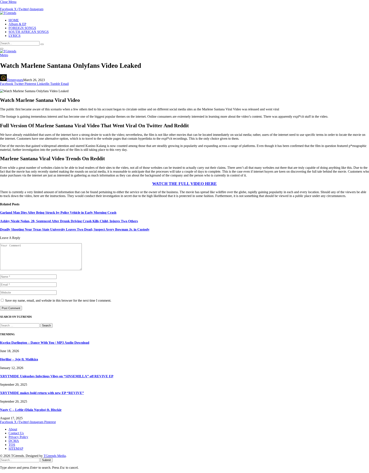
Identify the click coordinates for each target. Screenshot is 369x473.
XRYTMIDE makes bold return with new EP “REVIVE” (42, 393)
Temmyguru (15, 80)
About (13, 429)
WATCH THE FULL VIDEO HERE (184, 183)
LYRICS (14, 35)
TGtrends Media (55, 456)
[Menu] (1, 48)
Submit (46, 460)
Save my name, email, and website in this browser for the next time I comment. (58, 300)
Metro (4, 55)
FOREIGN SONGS (22, 28)
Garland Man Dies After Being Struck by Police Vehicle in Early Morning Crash (58, 212)
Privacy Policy (18, 437)
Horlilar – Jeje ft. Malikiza (19, 359)
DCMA (14, 441)
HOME (14, 20)
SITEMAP (16, 448)
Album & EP (17, 24)
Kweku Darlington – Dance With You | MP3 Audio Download (44, 342)
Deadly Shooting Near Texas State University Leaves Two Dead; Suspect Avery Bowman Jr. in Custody (74, 229)
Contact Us (16, 433)
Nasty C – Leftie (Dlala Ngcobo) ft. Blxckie (31, 410)
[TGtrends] (8, 13)
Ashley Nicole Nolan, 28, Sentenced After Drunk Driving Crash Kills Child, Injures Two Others (69, 221)
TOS (12, 444)
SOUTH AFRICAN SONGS (29, 32)
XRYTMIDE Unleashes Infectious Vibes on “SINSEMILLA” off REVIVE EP (56, 376)
